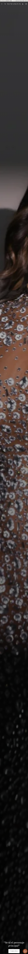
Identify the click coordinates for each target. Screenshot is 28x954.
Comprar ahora (14, 951)
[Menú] (2, 4)
